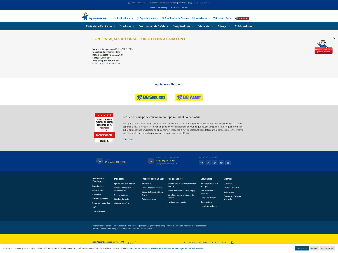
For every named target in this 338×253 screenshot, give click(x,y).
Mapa (132, 244)
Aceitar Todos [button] (302, 248)
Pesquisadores (181, 26)
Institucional (123, 18)
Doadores (125, 26)
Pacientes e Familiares (99, 26)
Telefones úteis (98, 211)
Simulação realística (209, 206)
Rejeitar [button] (314, 248)
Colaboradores (243, 26)
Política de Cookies (139, 248)
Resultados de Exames (177, 18)
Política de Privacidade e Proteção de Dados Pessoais (177, 248)
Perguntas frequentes (101, 203)
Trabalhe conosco (149, 199)
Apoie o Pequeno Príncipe (124, 183)
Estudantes (203, 26)
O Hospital (228, 183)
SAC (94, 207)
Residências (146, 183)
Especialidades (148, 18)
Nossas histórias (121, 195)
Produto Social (224, 18)
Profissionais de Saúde (152, 26)
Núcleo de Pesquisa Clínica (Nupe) (181, 190)
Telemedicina (206, 202)
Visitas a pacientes (100, 199)
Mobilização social (121, 199)
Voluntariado (229, 192)
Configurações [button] (327, 248)
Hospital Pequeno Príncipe (94, 16)
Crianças (222, 26)
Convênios (96, 194)
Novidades (201, 18)
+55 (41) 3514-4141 (166, 160)
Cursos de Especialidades (152, 188)
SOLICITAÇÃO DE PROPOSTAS (106, 63)
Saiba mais (128, 139)
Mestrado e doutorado (177, 202)
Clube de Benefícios (122, 203)
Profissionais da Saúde (153, 178)
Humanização (97, 190)
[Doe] (242, 18)
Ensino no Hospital (208, 198)
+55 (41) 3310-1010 (115, 162)
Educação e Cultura (231, 188)
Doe (323, 47)
